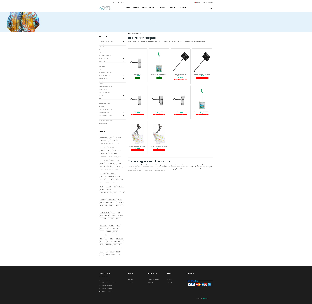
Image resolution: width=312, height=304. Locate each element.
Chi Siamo (136, 8)
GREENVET (102, 189)
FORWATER (108, 186)
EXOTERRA (107, 183)
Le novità (130, 279)
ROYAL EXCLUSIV (104, 228)
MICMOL (121, 202)
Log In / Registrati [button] (208, 2)
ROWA (118, 225)
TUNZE (101, 244)
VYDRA (101, 254)
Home (128, 8)
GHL (115, 186)
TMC (106, 238)
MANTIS (120, 199)
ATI (100, 160)
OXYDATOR (120, 215)
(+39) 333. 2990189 (107, 285)
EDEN (116, 179)
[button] (207, 8)
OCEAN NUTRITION (104, 215)
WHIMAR (108, 254)
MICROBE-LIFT (103, 205)
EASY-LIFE (110, 179)
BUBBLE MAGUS (110, 163)
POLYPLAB (111, 218)
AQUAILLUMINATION (114, 144)
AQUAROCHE (116, 150)
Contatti (183, 8)
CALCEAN (119, 163)
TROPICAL (109, 241)
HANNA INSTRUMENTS (105, 192)
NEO (112, 209)
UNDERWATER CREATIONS (114, 248)
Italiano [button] (198, 2)
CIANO (109, 166)
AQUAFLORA (113, 140)
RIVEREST (111, 225)
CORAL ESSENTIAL (117, 166)
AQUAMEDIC (112, 147)
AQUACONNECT (104, 140)
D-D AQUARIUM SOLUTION (106, 170)
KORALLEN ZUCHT (111, 199)
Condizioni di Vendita (153, 279)
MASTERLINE (113, 202)
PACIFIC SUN (103, 218)
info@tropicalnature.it (107, 291)
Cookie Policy (151, 282)
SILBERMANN (120, 235)
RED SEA (114, 222)
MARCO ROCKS (104, 202)
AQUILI (110, 157)
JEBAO (101, 196)
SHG (108, 235)
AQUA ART (118, 137)
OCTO (113, 215)
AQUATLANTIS (114, 153)
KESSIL (117, 196)
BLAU (118, 160)
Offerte (144, 8)
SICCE (113, 235)
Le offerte (130, 282)
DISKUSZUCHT (103, 176)
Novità (151, 8)
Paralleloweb (205, 298)
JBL (123, 192)
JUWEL (111, 196)
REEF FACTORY (103, 225)
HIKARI (114, 192)
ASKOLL (121, 157)
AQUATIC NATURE (104, 153)
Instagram (169, 282)
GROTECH (109, 189)
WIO (113, 254)
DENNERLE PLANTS (111, 173)
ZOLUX (118, 254)
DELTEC (117, 170)
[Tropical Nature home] (105, 8)
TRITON (111, 238)
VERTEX (112, 251)
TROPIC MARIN (119, 238)
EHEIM (121, 179)
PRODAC (118, 218)
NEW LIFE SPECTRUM (105, 212)
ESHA (101, 183)
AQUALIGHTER (103, 147)
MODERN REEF (119, 205)
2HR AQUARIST (103, 137)
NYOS (113, 212)
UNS (106, 251)
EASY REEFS (102, 179)
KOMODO (102, 199)
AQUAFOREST (103, 144)
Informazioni (161, 8)
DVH (119, 176)
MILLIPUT (111, 205)
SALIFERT (102, 231)
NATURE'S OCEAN (104, 209)
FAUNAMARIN (116, 183)
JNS (107, 196)
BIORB (112, 160)
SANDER (109, 231)
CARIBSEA (102, 166)
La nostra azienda (152, 285)
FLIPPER (101, 186)
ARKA (115, 157)
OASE (119, 212)
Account (172, 8)
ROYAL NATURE (114, 228)
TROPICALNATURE (118, 241)
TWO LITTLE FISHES (117, 244)
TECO (101, 238)
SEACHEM (102, 235)
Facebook (169, 279)
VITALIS (118, 251)
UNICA (101, 251)
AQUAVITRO (103, 157)
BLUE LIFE (102, 163)
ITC (119, 192)
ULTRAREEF (102, 248)
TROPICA (102, 241)
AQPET (111, 137)
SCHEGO (115, 231)
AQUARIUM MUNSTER (105, 150)
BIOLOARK (106, 160)
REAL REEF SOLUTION (105, 222)
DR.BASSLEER (112, 176)
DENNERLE (102, 173)
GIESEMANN (121, 186)
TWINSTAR (108, 244)
